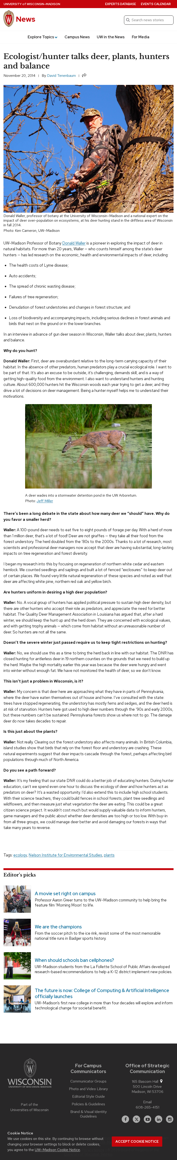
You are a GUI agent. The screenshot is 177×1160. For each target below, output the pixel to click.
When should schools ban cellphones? (74, 960)
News (25, 19)
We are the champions (58, 927)
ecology (20, 855)
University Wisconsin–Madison (32, 4)
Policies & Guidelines (88, 1104)
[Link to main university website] (29, 1073)
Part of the (29, 1107)
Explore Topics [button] (41, 37)
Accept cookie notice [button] (137, 1141)
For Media (140, 37)
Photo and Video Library (88, 1089)
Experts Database (120, 4)
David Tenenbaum (61, 75)
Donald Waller (74, 243)
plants (109, 855)
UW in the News (111, 37)
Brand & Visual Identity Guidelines (88, 1114)
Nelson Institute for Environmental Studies (65, 855)
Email (147, 1102)
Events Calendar (156, 4)
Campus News (77, 37)
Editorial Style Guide (88, 1096)
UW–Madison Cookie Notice (57, 1149)
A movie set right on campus (65, 894)
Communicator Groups (88, 1081)
